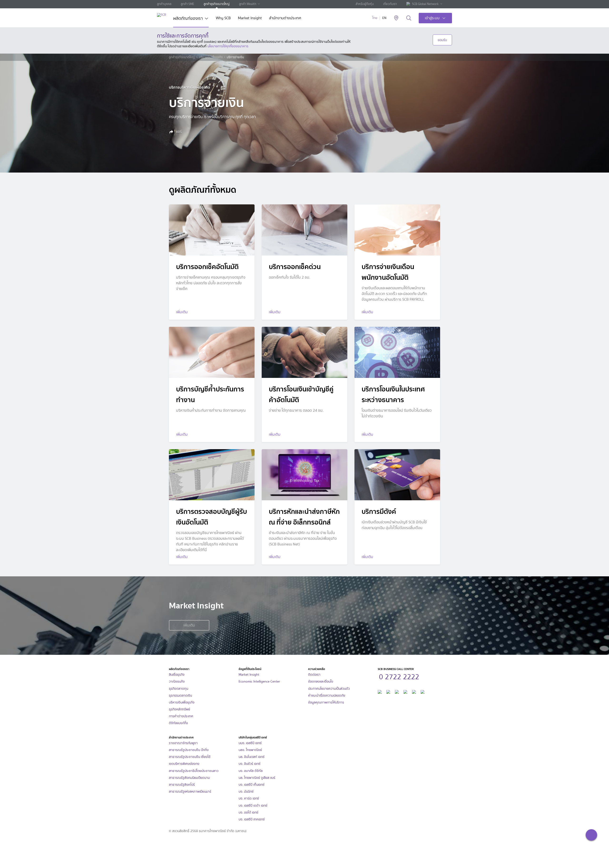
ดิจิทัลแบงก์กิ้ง (178, 723)
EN (384, 17)
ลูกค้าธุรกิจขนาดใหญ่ (217, 4)
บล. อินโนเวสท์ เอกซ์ (252, 756)
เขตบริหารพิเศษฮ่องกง (184, 763)
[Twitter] (414, 691)
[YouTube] (405, 691)
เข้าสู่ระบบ (432, 18)
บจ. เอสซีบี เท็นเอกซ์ (252, 784)
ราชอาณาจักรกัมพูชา (183, 743)
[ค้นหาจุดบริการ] (396, 18)
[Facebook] (380, 691)
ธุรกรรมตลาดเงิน (180, 695)
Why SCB (223, 18)
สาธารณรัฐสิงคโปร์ (182, 784)
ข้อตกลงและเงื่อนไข (320, 681)
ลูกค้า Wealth (247, 4)
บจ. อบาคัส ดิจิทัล (251, 770)
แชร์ (178, 131)
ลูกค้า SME (187, 4)
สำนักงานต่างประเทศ (285, 18)
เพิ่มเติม (189, 625)
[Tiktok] (397, 691)
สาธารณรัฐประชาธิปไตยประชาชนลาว (193, 770)
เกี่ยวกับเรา (390, 4)
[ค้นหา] (409, 18)
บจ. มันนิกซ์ (246, 791)
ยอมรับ (442, 40)
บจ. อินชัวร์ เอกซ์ (249, 763)
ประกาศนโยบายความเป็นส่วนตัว (329, 688)
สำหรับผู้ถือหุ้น (365, 4)
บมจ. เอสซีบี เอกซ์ (250, 743)
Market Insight (250, 18)
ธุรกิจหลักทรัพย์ (179, 709)
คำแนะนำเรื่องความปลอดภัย (326, 695)
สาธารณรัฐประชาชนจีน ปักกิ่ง (189, 749)
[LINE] (388, 691)
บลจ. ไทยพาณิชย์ (250, 749)
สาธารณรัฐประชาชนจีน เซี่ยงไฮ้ (189, 756)
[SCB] (161, 15)
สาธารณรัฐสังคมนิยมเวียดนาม (189, 777)
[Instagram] (422, 691)
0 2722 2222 (399, 676)
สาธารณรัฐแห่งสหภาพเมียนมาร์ (190, 791)
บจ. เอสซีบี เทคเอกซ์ (252, 819)
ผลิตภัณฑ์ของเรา (188, 18)
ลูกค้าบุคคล (164, 4)
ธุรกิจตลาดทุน (178, 688)
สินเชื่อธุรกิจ (177, 674)
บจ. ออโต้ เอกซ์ (248, 812)
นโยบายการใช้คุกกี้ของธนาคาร (227, 46)
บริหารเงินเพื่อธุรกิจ (211, 57)
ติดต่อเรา (314, 674)
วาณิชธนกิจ (177, 681)
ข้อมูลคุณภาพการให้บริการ (326, 702)
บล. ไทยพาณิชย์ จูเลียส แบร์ (257, 777)
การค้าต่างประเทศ (181, 716)
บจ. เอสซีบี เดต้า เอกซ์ (253, 805)
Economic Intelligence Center (259, 681)
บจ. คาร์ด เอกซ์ (249, 798)
